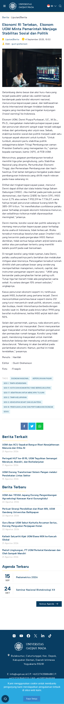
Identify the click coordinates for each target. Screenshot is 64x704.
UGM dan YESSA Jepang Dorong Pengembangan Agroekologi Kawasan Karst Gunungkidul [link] (29, 497)
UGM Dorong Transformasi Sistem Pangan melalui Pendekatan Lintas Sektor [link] (29, 474)
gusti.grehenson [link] (20, 44)
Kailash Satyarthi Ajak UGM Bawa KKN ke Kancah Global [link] (29, 538)
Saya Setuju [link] (31, 699)
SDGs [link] (6, 412)
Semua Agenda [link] (46, 604)
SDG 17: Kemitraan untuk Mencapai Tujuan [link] (24, 393)
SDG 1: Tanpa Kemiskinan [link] (15, 383)
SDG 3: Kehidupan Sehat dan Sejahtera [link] (22, 402)
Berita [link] (5, 17)
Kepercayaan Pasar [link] (42, 378)
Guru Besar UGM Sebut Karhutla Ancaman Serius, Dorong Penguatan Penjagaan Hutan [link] (29, 524)
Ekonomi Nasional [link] (20, 378)
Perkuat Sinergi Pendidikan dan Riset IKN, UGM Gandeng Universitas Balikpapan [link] (28, 510)
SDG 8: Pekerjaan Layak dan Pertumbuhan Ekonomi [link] (28, 407)
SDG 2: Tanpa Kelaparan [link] (15, 397)
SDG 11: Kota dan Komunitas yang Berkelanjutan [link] (27, 388)
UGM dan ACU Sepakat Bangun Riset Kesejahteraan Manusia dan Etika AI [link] (30, 446)
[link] (24, 5)
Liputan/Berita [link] (19, 17)
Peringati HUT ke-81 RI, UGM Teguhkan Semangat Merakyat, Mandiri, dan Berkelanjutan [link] (29, 460)
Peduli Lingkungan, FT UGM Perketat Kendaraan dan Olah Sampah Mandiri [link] (31, 552)
